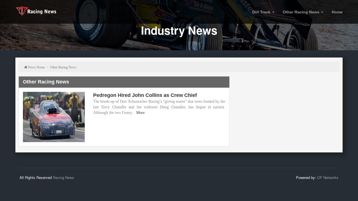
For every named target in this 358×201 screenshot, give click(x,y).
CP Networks (327, 177)
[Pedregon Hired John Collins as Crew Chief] (54, 117)
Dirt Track (262, 12)
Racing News (63, 177)
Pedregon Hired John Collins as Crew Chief (145, 95)
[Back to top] (346, 189)
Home (337, 12)
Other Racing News (302, 12)
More (140, 113)
